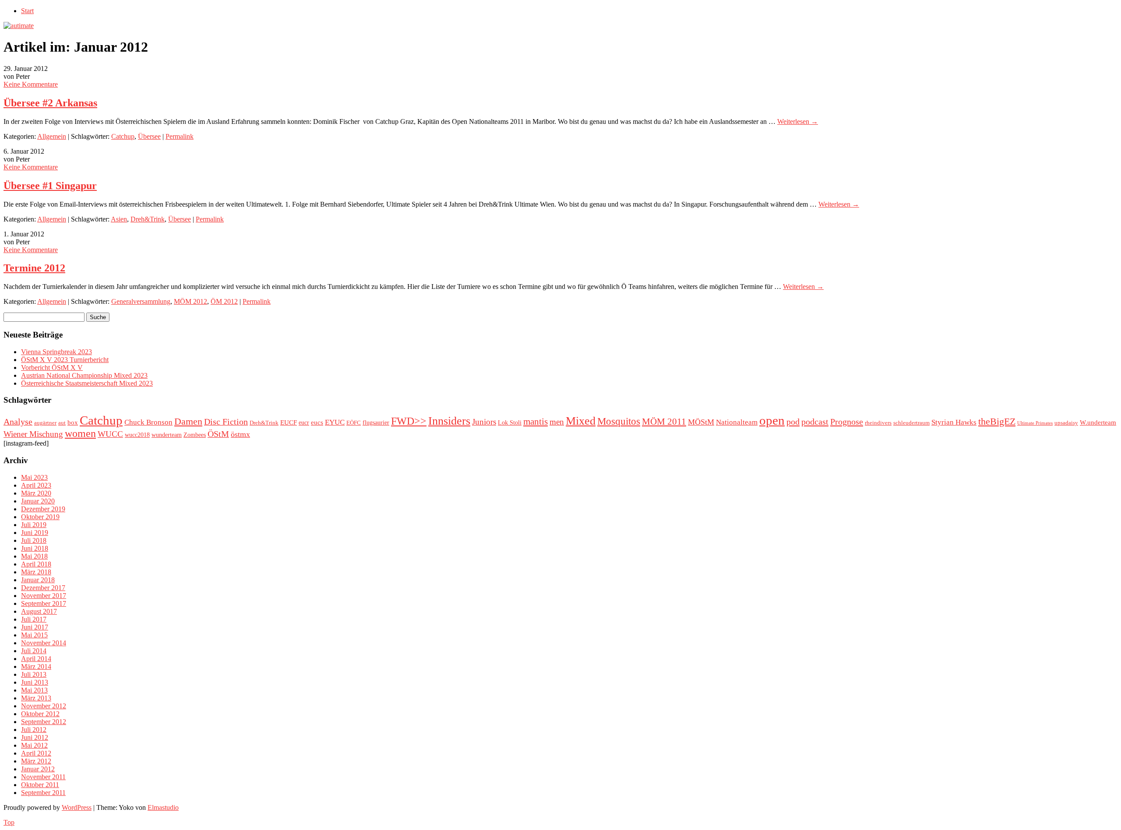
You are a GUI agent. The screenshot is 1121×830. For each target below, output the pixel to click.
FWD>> (409, 421)
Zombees (194, 434)
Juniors (484, 421)
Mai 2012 (34, 745)
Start (27, 10)
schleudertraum (911, 423)
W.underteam (1098, 422)
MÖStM (701, 422)
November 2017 (43, 595)
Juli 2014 (33, 650)
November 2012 (43, 706)
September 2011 (43, 792)
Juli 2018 (33, 540)
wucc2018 (137, 434)
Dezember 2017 (43, 587)
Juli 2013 (33, 674)
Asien (119, 219)
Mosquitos (618, 421)
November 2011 (43, 777)
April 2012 (36, 753)
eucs (317, 422)
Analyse (18, 421)
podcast (814, 421)
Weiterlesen (797, 121)
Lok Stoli (510, 422)
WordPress (77, 807)
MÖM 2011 (664, 421)
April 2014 (36, 658)
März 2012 (36, 761)
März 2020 (36, 493)
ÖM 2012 (224, 301)
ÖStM (218, 434)
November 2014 (43, 643)
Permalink (180, 136)
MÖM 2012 (190, 301)
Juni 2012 (34, 737)
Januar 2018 (38, 580)
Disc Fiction (226, 421)
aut (62, 423)
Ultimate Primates (1035, 423)
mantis (535, 421)
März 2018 (36, 572)
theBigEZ (996, 421)
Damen (188, 421)
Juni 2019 (34, 532)
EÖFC (353, 423)
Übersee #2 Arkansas (50, 103)
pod (793, 421)
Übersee (149, 136)
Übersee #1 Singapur (50, 185)
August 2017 (39, 611)
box (72, 422)
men (557, 421)
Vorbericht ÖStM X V (52, 367)
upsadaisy (1066, 423)
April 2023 (36, 485)
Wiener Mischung (33, 434)
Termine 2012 (34, 268)
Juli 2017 (33, 619)
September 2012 (43, 721)
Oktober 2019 (40, 517)
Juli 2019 (33, 524)
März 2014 (36, 666)
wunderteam (167, 434)
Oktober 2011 (40, 784)
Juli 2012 (33, 729)
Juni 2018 (34, 548)
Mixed (581, 421)
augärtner (45, 423)
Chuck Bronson (148, 422)
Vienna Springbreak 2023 (56, 351)
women (80, 433)
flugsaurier (376, 422)
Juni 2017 (34, 627)
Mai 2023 (34, 477)
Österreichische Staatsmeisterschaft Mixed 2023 (87, 383)
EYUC (335, 422)
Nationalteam (737, 422)
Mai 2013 (34, 690)
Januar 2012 (38, 769)
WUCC (110, 434)
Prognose (846, 421)
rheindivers (878, 423)
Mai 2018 (34, 556)
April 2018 (36, 564)
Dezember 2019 (43, 509)
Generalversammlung (140, 301)
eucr (304, 422)
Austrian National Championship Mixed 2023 (84, 375)
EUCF (288, 422)
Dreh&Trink (147, 219)
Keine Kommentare (31, 84)
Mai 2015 (34, 635)
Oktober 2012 (40, 713)
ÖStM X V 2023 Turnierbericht (65, 359)
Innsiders (449, 421)
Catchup (122, 136)
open (772, 420)
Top (9, 822)
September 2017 (43, 603)
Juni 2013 (34, 682)
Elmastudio (163, 807)
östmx (240, 434)
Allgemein (51, 136)
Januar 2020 (38, 501)
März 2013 (36, 698)
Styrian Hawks (953, 422)
